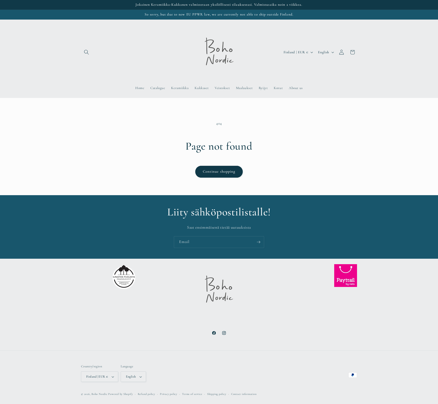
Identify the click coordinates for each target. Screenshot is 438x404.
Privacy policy (168, 394)
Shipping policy (216, 394)
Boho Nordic (99, 394)
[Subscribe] (258, 242)
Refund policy (146, 394)
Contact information (244, 394)
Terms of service (192, 394)
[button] (86, 52)
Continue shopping (219, 171)
